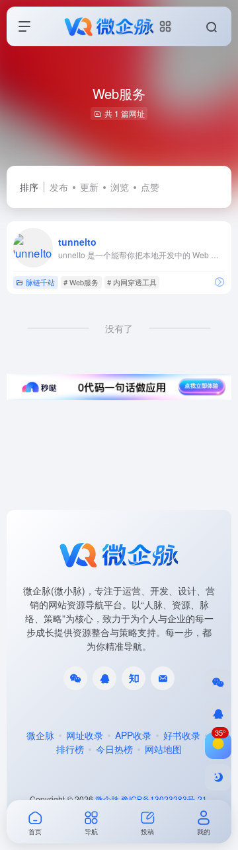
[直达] (219, 281)
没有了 (119, 328)
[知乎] (133, 678)
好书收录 (181, 735)
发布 (59, 187)
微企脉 (40, 735)
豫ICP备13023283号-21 (164, 798)
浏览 (119, 187)
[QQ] (104, 678)
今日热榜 (114, 749)
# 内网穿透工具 (132, 282)
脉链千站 (40, 282)
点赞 (150, 187)
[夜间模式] (218, 777)
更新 (89, 187)
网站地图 (163, 749)
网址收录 (84, 735)
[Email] (163, 678)
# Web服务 (81, 282)
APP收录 (133, 735)
